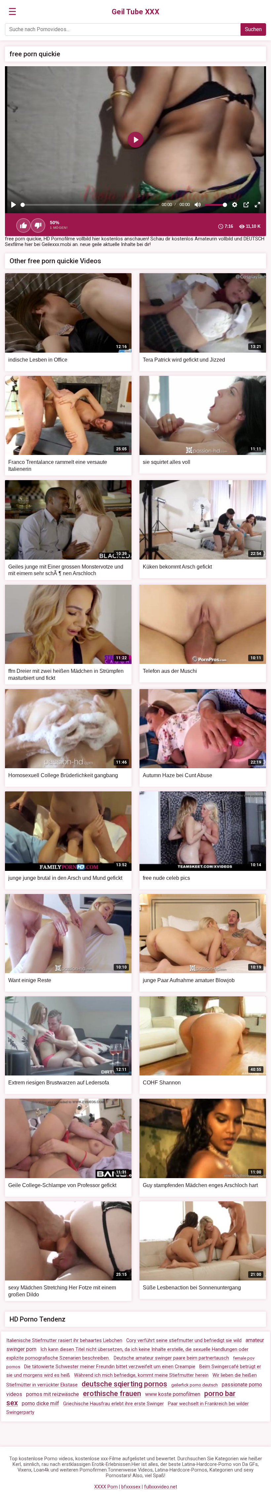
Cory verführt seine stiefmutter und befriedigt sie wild (184, 1340)
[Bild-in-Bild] (246, 204)
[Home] (136, 12)
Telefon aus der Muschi (170, 671)
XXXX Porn (106, 1487)
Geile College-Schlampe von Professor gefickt (62, 1185)
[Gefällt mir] (23, 225)
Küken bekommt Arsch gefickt (177, 567)
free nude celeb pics (166, 878)
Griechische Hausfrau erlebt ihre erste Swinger (113, 1404)
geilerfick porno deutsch (194, 1384)
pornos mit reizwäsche (52, 1394)
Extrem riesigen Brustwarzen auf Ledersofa (58, 1082)
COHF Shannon (162, 1082)
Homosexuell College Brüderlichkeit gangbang (63, 775)
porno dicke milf (40, 1403)
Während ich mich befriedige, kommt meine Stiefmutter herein (141, 1375)
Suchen (253, 29)
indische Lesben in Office (37, 360)
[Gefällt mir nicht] (38, 225)
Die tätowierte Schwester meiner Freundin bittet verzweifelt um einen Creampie (109, 1367)
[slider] (89, 205)
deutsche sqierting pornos (124, 1384)
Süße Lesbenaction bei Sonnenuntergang (192, 1287)
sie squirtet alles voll (166, 462)
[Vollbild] (257, 204)
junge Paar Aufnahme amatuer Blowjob (189, 980)
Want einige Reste (29, 980)
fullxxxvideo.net (160, 1487)
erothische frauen (112, 1393)
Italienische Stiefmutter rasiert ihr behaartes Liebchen (64, 1340)
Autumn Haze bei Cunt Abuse (177, 775)
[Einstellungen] (234, 204)
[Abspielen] (13, 204)
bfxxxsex (130, 1487)
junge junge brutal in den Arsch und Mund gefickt (65, 878)
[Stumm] (197, 204)
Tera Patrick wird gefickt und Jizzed (184, 360)
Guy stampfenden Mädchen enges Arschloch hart (200, 1185)
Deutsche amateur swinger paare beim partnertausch (171, 1358)
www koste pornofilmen (172, 1394)
